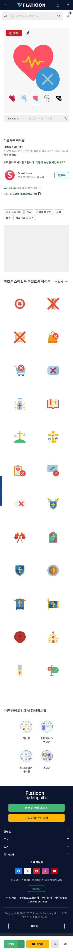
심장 (58, 211)
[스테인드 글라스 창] (53, 537)
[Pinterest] (36, 871)
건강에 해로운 (43, 211)
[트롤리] (20, 371)
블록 (8, 217)
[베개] (53, 471)
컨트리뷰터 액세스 (36, 807)
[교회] (53, 637)
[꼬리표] (20, 504)
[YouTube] (54, 871)
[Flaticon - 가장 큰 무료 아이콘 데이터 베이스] (31, 5)
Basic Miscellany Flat (25, 193)
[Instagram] (45, 871)
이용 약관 (11, 897)
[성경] (53, 404)
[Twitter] (27, 871)
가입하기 (36, 888)
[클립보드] (20, 471)
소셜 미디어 (36, 862)
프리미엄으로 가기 (36, 818)
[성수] (20, 404)
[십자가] (53, 371)
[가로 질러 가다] (20, 437)
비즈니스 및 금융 (25, 217)
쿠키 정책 (47, 897)
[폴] (53, 671)
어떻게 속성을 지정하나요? (50, 162)
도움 (6, 846)
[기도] (20, 671)
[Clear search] (50, 16)
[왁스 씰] (20, 637)
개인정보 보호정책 (29, 897)
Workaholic (10, 187)
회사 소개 (9, 854)
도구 (6, 838)
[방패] (53, 504)
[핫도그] (53, 304)
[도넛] (20, 337)
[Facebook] (18, 871)
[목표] (20, 304)
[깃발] (20, 537)
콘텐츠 (7, 831)
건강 (28, 211)
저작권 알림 (60, 897)
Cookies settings (37, 901)
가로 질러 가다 (14, 211)
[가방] (53, 337)
